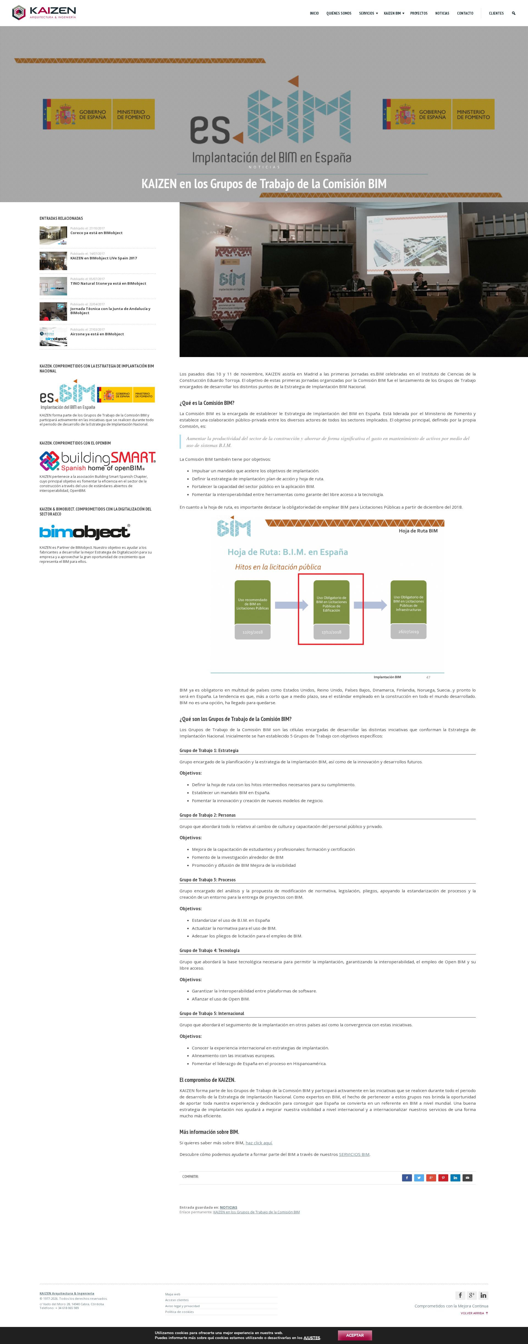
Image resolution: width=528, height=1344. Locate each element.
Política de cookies (179, 1312)
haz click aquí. (259, 1142)
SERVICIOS (366, 13)
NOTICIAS (442, 13)
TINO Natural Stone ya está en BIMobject (108, 283)
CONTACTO (465, 13)
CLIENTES (496, 13)
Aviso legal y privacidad (182, 1306)
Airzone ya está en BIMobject (97, 334)
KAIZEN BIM (392, 13)
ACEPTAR (355, 1335)
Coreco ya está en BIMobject (96, 233)
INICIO (314, 13)
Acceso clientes (176, 1300)
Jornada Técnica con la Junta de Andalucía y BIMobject (110, 311)
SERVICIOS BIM (354, 1154)
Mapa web (172, 1294)
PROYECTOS (419, 13)
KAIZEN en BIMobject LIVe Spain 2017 (103, 258)
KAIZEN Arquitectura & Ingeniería (67, 1293)
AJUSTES (312, 1337)
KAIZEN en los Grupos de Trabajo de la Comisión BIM (256, 1211)
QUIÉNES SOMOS (338, 13)
